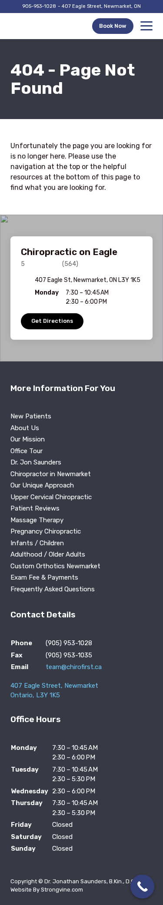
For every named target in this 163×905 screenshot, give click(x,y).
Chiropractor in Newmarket (50, 474)
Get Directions (52, 321)
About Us (24, 428)
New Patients (30, 416)
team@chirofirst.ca (74, 667)
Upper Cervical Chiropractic (51, 497)
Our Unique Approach (42, 485)
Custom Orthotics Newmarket (55, 566)
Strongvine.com (62, 889)
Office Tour (26, 451)
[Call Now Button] (142, 886)
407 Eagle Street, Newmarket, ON (101, 6)
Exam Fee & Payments (44, 577)
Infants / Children (37, 543)
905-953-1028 (39, 6)
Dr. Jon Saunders (35, 462)
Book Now (112, 26)
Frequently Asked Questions (52, 589)
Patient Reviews (35, 508)
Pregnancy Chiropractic (45, 531)
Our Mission (27, 439)
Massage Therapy (36, 520)
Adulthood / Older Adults (47, 554)
